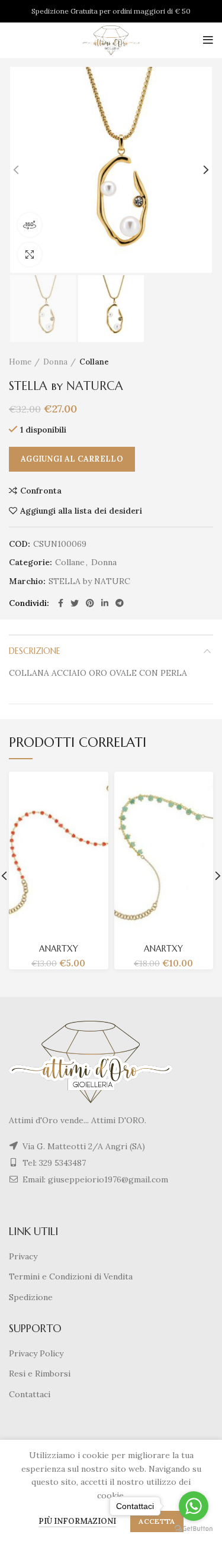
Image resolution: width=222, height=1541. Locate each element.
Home (20, 362)
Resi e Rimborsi (39, 1373)
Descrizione (34, 651)
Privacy (23, 1256)
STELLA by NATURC (89, 581)
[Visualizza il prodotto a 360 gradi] (29, 225)
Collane (94, 362)
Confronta (41, 490)
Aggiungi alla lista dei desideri (81, 511)
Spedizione (31, 1297)
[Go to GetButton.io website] (194, 1529)
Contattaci (29, 1394)
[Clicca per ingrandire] (29, 254)
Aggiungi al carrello (72, 459)
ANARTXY (58, 948)
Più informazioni (77, 1521)
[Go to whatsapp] (193, 1506)
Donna (55, 362)
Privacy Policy (36, 1353)
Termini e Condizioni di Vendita (71, 1276)
